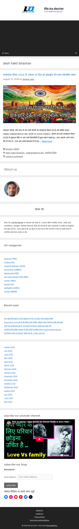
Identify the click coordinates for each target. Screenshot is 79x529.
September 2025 (11, 387)
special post (9, 284)
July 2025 (8, 395)
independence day (35, 152)
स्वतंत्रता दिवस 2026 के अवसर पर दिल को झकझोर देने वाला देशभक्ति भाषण (39, 74)
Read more (47, 141)
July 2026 (8, 351)
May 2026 (8, 358)
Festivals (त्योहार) (10, 259)
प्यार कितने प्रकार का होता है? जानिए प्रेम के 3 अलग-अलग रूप (24, 333)
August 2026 (9, 347)
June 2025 (8, 398)
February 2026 (10, 369)
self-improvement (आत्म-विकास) (16, 277)
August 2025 (9, 391)
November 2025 (10, 380)
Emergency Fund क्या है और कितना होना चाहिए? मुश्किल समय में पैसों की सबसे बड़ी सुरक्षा (33, 322)
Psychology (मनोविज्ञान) (12, 270)
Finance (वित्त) (9, 262)
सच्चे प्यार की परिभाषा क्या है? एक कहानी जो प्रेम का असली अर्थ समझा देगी (27, 326)
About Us (39, 510)
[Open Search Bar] (76, 53)
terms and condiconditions (39, 520)
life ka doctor (54, 8)
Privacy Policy (39, 517)
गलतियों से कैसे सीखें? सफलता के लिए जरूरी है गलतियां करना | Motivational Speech (32, 330)
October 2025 (10, 384)
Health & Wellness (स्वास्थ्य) (14, 266)
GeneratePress (51, 526)
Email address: (10, 477)
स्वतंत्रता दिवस (50, 152)
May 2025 (8, 402)
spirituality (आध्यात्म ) (12, 288)
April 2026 (8, 362)
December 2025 (10, 376)
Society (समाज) (12, 149)
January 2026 (10, 373)
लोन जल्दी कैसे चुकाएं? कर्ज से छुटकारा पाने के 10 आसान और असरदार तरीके (28, 319)
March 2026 (9, 365)
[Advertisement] (39, 34)
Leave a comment (14, 156)
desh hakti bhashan (15, 152)
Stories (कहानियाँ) (10, 292)
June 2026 (8, 354)
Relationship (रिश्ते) (11, 273)
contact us (39, 514)
